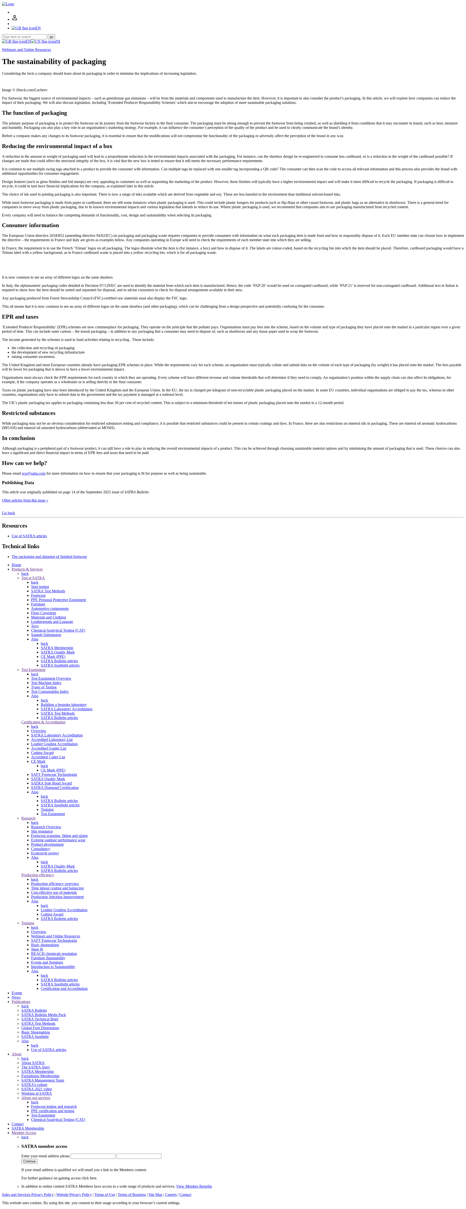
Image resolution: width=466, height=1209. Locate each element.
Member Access (24, 1133)
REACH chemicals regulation (54, 954)
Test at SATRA (33, 578)
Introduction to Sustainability (53, 967)
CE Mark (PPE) (53, 656)
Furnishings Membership (40, 1076)
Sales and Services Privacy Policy (28, 1194)
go (51, 37)
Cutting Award (42, 753)
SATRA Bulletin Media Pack (43, 1015)
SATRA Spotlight (35, 1037)
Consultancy (40, 849)
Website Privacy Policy (74, 1194)
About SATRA (33, 1063)
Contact (18, 1124)
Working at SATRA (36, 1093)
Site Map (155, 1194)
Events (17, 993)
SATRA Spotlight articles (60, 665)
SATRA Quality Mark (58, 652)
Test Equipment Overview (51, 678)
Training (47, 809)
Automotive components (50, 608)
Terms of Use (104, 1194)
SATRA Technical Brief (39, 1019)
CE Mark (38, 761)
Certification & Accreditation (43, 722)
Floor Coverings (43, 613)
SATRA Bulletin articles (59, 661)
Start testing (40, 587)
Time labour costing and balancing (57, 888)
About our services (35, 1098)
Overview (38, 731)
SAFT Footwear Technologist (54, 774)
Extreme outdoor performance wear (58, 840)
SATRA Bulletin (34, 1010)
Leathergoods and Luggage (52, 622)
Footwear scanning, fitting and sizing (59, 836)
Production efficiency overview (55, 884)
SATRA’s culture (34, 1085)
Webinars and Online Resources (26, 50)
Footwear (38, 595)
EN (28, 41)
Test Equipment (33, 670)
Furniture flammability (48, 958)
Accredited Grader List (48, 748)
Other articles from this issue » (25, 500)
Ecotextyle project (45, 853)
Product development (47, 844)
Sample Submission (46, 635)
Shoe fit (37, 949)
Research (28, 818)
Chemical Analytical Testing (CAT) (58, 630)
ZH (57, 41)
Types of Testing (44, 687)
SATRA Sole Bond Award (51, 783)
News (16, 997)
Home (16, 565)
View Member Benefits (194, 1186)
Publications (21, 1002)
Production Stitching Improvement (57, 897)
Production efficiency (37, 875)
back (25, 573)
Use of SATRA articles (29, 536)
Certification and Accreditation (64, 988)
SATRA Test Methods (48, 591)
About (16, 1054)
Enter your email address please (45, 1156)
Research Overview (46, 827)
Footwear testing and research (54, 1106)
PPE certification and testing (52, 1111)
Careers (171, 1194)
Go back (8, 513)
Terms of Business (132, 1194)
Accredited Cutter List (48, 757)
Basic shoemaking (45, 945)
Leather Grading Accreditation (54, 744)
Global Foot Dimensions (40, 1028)
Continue (29, 1161)
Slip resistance (42, 831)
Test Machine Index (46, 683)
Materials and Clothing (48, 617)
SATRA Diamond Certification (55, 788)
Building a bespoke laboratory (64, 705)
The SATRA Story (35, 1067)
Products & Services (27, 569)
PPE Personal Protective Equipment (58, 600)
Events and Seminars (47, 962)
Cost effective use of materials (54, 892)
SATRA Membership (57, 648)
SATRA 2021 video (36, 1089)
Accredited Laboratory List (52, 739)
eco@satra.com (33, 473)
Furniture (38, 604)
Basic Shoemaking (35, 1032)
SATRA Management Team (42, 1080)
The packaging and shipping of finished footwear (49, 557)
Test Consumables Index (50, 691)
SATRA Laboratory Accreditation (66, 709)
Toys (35, 626)
